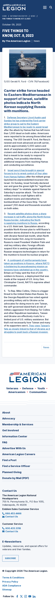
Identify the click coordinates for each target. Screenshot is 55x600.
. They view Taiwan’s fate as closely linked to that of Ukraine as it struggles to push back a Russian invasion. (27, 328)
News (33, 16)
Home (4, 16)
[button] (45, 7)
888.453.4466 (13, 513)
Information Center (18, 16)
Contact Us (11, 516)
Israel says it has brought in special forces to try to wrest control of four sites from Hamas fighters (25, 173)
